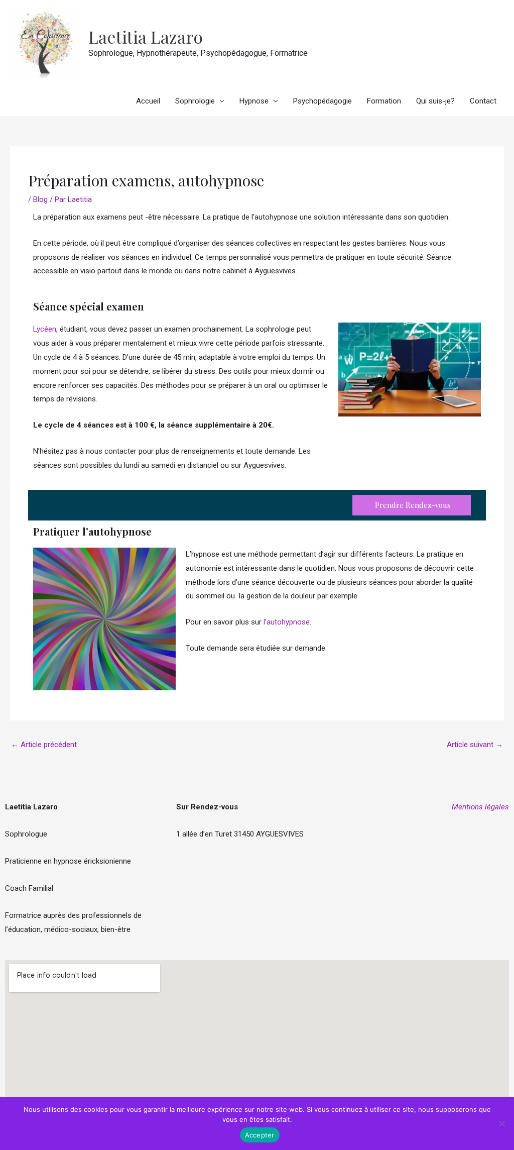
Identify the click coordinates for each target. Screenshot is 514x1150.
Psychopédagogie (322, 101)
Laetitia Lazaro (145, 36)
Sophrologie (195, 101)
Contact (483, 101)
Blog (40, 199)
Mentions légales (480, 806)
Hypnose (254, 101)
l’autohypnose (287, 621)
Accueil (148, 101)
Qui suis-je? (435, 101)
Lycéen (44, 329)
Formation (384, 101)
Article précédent (44, 744)
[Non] (501, 1123)
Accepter (260, 1135)
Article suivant (475, 744)
